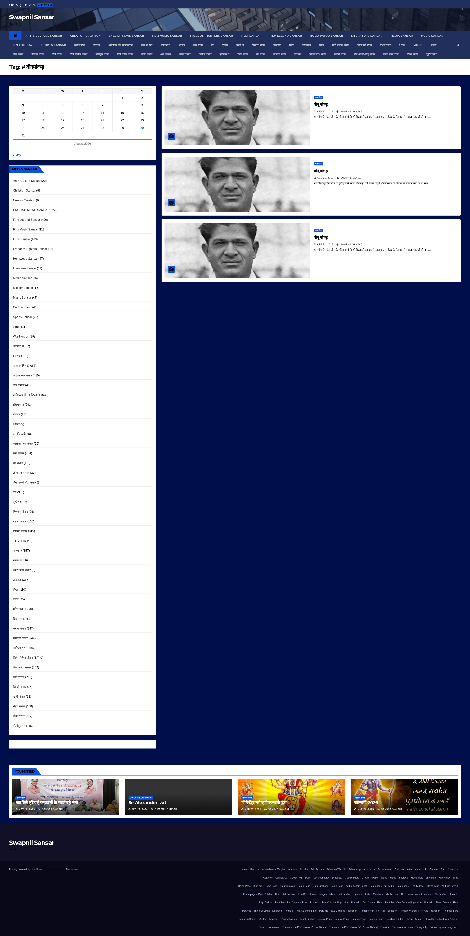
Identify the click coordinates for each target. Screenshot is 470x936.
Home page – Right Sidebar (257, 894)
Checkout (453, 869)
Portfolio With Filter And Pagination (378, 910)
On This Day (23, 45)
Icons (313, 894)
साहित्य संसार (205, 54)
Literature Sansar (366, 35)
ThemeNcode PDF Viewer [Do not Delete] (304, 927)
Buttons (434, 869)
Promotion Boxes (247, 919)
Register (273, 919)
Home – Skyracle (399, 877)
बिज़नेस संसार (258, 45)
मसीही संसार (340, 54)
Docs (308, 877)
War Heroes (21, 336)
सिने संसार (57, 54)
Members (378, 894)
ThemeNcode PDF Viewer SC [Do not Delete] (353, 927)
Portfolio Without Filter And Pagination (420, 910)
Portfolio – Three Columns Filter (441, 902)
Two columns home (402, 927)
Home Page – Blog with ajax (280, 886)
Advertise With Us (336, 869)
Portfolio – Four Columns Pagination (329, 902)
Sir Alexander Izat (147, 802)
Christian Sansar (24, 190)
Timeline (384, 927)
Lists (367, 894)
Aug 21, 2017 (325, 178)
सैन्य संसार (18, 54)
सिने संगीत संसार (125, 54)
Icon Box (303, 894)
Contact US (296, 877)
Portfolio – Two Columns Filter (301, 910)
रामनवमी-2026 (366, 802)
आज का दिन (147, 45)
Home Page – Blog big (250, 886)
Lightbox (357, 894)
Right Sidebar (307, 919)
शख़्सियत (306, 45)
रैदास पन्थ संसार (391, 54)
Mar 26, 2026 (365, 809)
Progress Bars (450, 910)
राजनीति (277, 45)
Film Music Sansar (167, 35)
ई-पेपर (402, 45)
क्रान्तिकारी (79, 45)
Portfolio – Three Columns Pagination (262, 910)
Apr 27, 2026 (140, 809)
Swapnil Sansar (31, 17)
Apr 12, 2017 (325, 244)
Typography (421, 927)
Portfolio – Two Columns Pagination (338, 910)
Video (434, 927)
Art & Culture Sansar (44, 35)
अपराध (181, 45)
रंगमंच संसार (185, 54)
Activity (304, 869)
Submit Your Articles (447, 919)
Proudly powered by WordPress (26, 869)
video (418, 45)
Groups (366, 877)
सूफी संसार (431, 54)
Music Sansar (432, 35)
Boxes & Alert (384, 869)
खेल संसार (198, 45)
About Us (254, 869)
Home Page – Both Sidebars (313, 886)
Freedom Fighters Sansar (211, 35)
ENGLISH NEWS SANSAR (126, 35)
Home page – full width (382, 886)
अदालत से (165, 45)
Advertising (355, 869)
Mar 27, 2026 (253, 809)
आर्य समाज (165, 54)
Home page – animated (423, 877)
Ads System (317, 869)
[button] (458, 44)
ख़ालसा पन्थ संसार (317, 54)
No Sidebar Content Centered (416, 894)
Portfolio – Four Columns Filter (291, 902)
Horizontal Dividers (285, 894)
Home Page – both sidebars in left (349, 886)
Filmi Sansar (251, 35)
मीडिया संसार (38, 54)
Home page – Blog (448, 877)
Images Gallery (327, 894)
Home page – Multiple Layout (442, 886)
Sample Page (324, 919)
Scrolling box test (395, 919)
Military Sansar (23, 287)
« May (17, 155)
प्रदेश (225, 45)
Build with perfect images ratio (411, 869)
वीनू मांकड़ (320, 104)
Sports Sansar (53, 45)
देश (212, 45)
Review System (289, 919)
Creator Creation (85, 35)
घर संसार (260, 54)
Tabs (261, 927)
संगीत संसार (147, 54)
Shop (410, 919)
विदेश (291, 45)
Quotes (263, 919)
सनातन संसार (279, 54)
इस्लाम (297, 54)
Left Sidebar (344, 894)
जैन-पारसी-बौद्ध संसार (364, 54)
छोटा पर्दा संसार (364, 45)
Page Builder (265, 902)
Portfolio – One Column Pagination (403, 902)
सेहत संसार (242, 54)
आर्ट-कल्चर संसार (340, 45)
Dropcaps (337, 877)
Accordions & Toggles (273, 869)
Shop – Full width (424, 919)
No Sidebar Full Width (446, 894)
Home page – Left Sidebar (410, 886)
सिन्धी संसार (412, 54)
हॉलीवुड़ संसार (102, 54)
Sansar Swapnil (52, 809)
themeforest (273, 927)
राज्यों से (240, 45)
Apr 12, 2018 (325, 111)
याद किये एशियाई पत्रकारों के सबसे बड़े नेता (46, 802)
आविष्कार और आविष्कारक (121, 45)
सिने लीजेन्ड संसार (79, 54)
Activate (292, 869)
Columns (268, 877)
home (384, 877)
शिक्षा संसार (385, 45)
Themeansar (72, 869)
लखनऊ (96, 45)
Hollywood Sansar (326, 35)
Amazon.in (369, 869)
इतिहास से (224, 54)
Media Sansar (402, 35)
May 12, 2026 (27, 809)
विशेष (321, 45)
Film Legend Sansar (286, 35)
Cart (443, 869)
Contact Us (281, 877)
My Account (392, 894)
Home (244, 869)
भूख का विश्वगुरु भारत (448, 927)
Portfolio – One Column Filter (366, 902)
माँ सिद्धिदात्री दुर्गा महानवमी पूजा (263, 802)
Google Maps (352, 877)
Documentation (321, 877)
